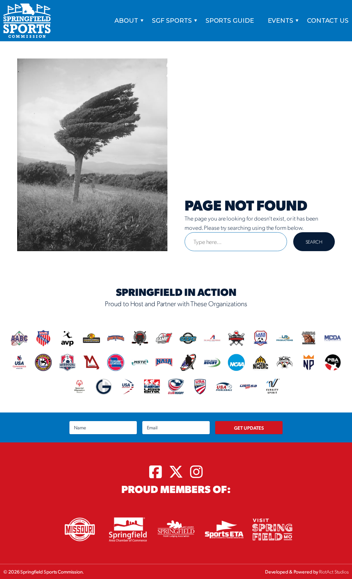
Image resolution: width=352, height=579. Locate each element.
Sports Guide (230, 20)
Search (314, 241)
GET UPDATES (249, 428)
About (126, 20)
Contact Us (328, 20)
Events (280, 20)
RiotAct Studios (334, 571)
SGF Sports (172, 20)
